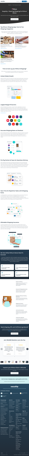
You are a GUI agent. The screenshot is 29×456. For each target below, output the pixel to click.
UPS (9, 413)
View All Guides (18, 449)
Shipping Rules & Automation (3, 406)
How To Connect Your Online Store (18, 440)
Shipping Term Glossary (18, 409)
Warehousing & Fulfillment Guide (18, 446)
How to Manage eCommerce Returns (18, 444)
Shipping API (2, 423)
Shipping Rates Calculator (18, 402)
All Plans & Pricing (24, 413)
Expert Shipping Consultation (4, 434)
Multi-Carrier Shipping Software (3, 403)
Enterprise (17, 1)
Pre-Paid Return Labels (3, 420)
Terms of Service (15, 454)
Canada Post (10, 417)
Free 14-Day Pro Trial (25, 412)
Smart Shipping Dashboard (4, 404)
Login (20, 1)
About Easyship (24, 401)
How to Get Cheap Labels (18, 422)
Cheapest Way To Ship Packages (18, 415)
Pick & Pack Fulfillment (4, 430)
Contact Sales (24, 419)
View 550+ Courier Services (11, 422)
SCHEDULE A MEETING (14, 333)
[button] (27, 1)
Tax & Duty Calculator (18, 403)
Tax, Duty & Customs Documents (3, 415)
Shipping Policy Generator (18, 407)
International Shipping (3, 413)
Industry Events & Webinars (18, 448)
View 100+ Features (3, 424)
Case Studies (24, 402)
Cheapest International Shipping (19, 417)
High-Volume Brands (11, 402)
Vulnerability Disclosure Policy (25, 454)
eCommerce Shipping (12, 401)
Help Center (23, 426)
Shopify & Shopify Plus (12, 426)
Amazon (10, 430)
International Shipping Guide (18, 435)
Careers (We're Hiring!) (25, 406)
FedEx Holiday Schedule (17, 427)
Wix (9, 434)
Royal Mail (10, 420)
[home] (3, 1)
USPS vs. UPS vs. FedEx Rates (19, 424)
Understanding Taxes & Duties (18, 437)
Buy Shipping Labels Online (4, 410)
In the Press (23, 405)
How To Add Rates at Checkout (18, 442)
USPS (9, 412)
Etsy (9, 433)
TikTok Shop (10, 435)
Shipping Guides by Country (18, 433)
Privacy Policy (19, 454)
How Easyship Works (3, 401)
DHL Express (10, 416)
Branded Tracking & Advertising (3, 419)
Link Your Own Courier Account (3, 417)
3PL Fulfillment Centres (4, 431)
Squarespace (10, 429)
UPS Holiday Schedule (18, 425)
